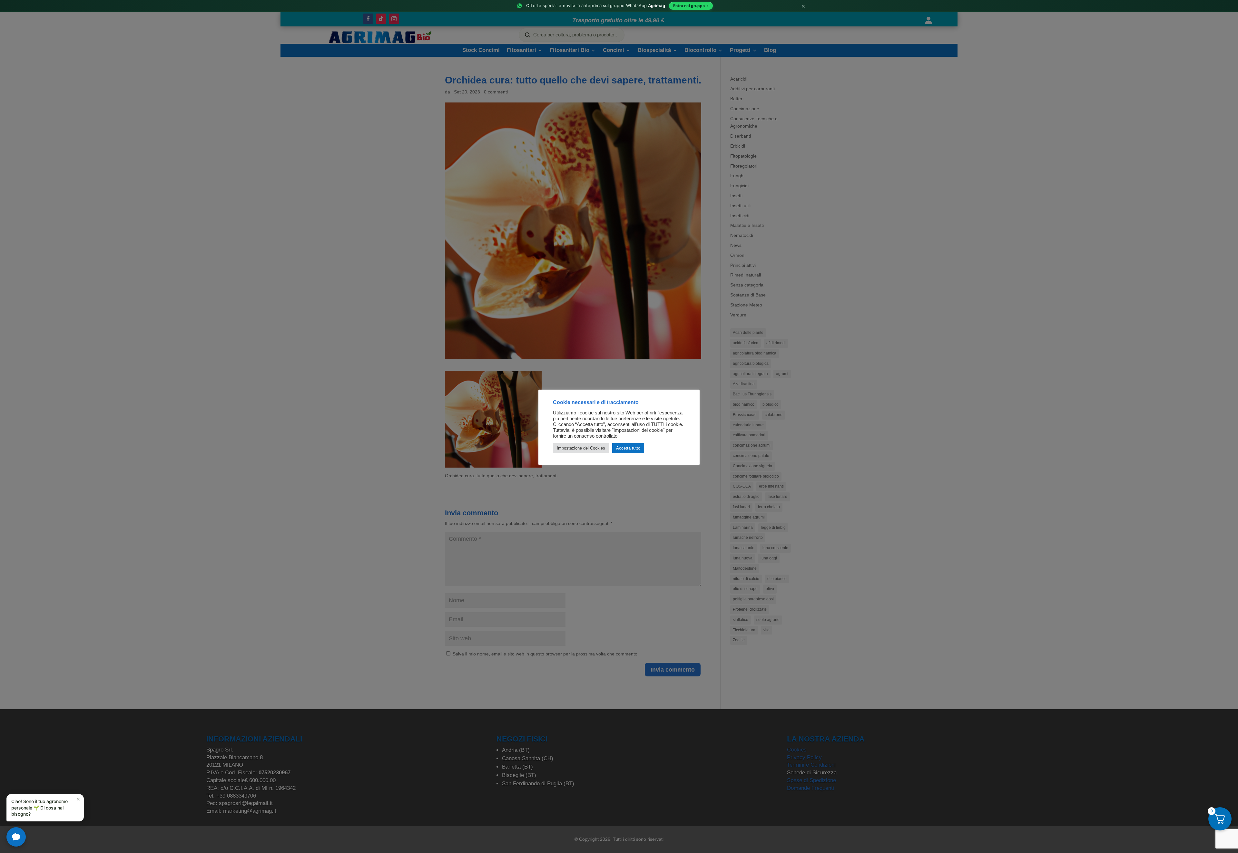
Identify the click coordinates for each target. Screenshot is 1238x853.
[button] (45, 807)
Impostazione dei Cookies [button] (581, 448)
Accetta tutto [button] (628, 448)
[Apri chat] (16, 837)
